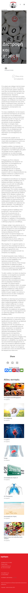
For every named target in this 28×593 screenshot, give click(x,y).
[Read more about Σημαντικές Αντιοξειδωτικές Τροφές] (14, 528)
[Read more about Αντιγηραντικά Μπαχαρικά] (14, 389)
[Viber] (18, 370)
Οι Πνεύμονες (8, 496)
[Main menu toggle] (24, 4)
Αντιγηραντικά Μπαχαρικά (12, 397)
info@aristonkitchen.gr (6, 566)
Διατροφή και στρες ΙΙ (11, 477)
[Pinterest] (14, 370)
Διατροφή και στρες (10, 516)
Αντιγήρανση (4, 9)
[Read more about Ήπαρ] (14, 450)
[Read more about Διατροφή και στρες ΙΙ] (14, 469)
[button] (20, 4)
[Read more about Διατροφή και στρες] (14, 508)
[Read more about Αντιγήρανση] (14, 409)
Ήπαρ (5, 458)
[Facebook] (6, 370)
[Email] (21, 370)
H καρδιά (7, 439)
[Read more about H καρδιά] (14, 431)
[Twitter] (10, 370)
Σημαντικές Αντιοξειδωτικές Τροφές (13, 537)
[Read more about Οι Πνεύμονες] (14, 489)
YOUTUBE (15, 577)
